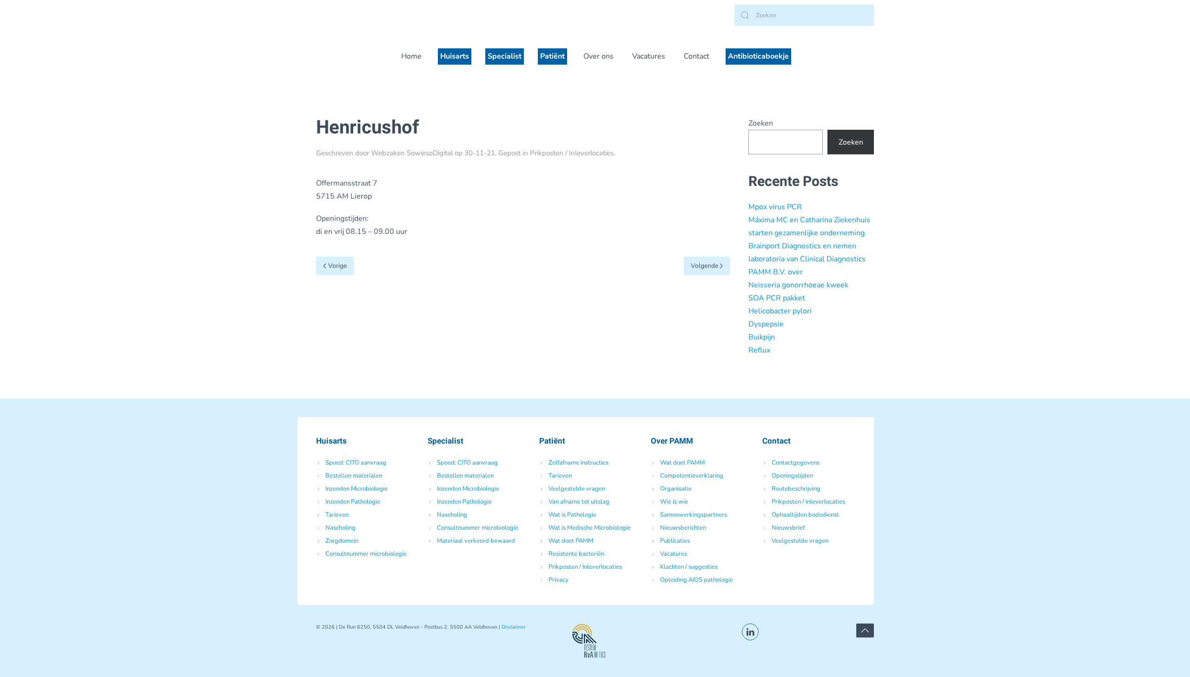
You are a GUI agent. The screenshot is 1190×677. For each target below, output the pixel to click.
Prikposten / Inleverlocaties (572, 153)
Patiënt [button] (552, 56)
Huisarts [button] (454, 56)
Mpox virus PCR (775, 207)
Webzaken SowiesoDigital (412, 153)
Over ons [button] (598, 56)
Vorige (337, 265)
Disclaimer (514, 627)
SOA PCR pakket (776, 298)
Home (411, 56)
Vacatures (648, 56)
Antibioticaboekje (758, 56)
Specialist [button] (505, 56)
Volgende (704, 265)
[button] (865, 630)
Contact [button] (696, 56)
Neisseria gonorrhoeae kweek (798, 285)
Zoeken (760, 123)
